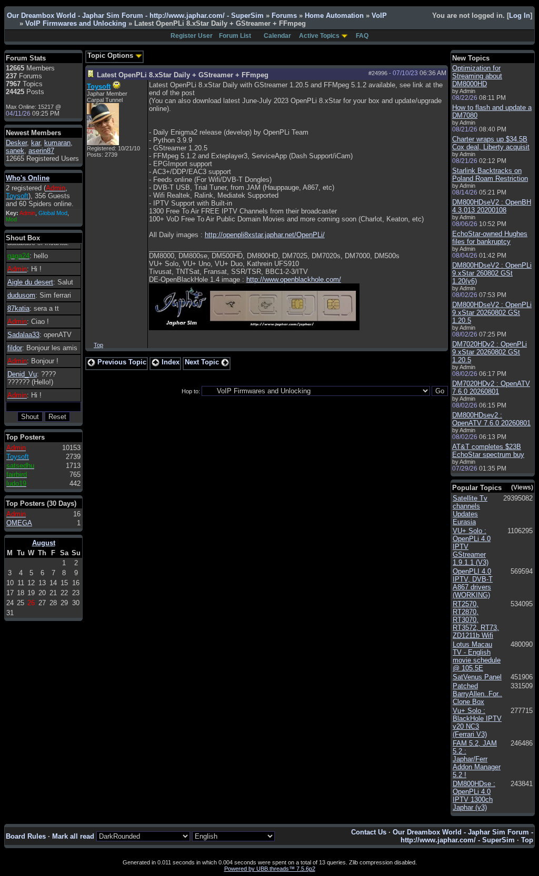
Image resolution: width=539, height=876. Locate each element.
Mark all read (73, 836)
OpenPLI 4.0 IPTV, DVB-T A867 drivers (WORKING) (473, 583)
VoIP (379, 15)
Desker (16, 143)
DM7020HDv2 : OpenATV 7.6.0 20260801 (491, 387)
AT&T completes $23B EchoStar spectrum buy (488, 451)
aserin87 (41, 151)
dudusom (21, 295)
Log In (519, 15)
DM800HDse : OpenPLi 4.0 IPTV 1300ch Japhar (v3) (474, 795)
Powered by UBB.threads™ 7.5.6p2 (269, 868)
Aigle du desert (30, 282)
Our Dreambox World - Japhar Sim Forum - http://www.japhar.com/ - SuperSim (135, 15)
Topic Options (111, 55)
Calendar (277, 35)
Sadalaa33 (23, 335)
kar (35, 143)
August (43, 543)
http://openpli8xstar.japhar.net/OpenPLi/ (265, 235)
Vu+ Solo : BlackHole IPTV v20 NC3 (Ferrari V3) (477, 722)
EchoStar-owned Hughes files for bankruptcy (489, 238)
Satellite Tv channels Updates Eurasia (470, 510)
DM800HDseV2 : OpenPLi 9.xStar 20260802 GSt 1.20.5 (492, 312)
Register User (192, 35)
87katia (18, 308)
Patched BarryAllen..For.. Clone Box (477, 694)
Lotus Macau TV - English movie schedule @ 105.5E (477, 656)
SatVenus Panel (477, 677)
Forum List (235, 35)
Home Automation (334, 15)
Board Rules (26, 836)
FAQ (362, 35)
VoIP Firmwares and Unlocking (75, 23)
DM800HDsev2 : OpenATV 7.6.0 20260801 (491, 419)
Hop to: (191, 391)
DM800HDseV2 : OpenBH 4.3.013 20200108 (491, 206)
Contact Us (368, 832)
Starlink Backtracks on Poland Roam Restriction (490, 174)
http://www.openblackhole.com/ (293, 279)
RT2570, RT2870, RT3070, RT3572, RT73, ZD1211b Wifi (476, 619)
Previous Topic (120, 362)
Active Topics (319, 35)
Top (98, 345)
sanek (15, 151)
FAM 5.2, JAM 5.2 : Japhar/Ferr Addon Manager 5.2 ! (477, 759)
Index (169, 362)
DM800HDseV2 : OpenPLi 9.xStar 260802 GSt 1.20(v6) (492, 273)
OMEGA (19, 523)
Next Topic (203, 362)
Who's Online (27, 178)
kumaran (57, 143)
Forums (284, 15)
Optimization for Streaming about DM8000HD (477, 76)
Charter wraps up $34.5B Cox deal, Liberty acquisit (491, 143)
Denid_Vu (22, 374)
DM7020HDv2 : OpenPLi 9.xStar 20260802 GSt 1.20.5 (489, 352)
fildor (14, 348)
